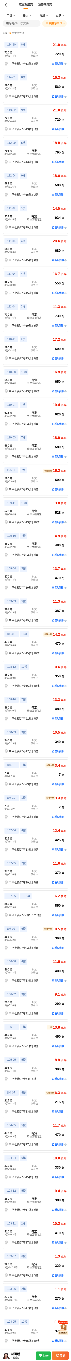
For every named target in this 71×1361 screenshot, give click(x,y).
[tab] (26, 4)
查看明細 (57, 63)
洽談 (62, 1355)
